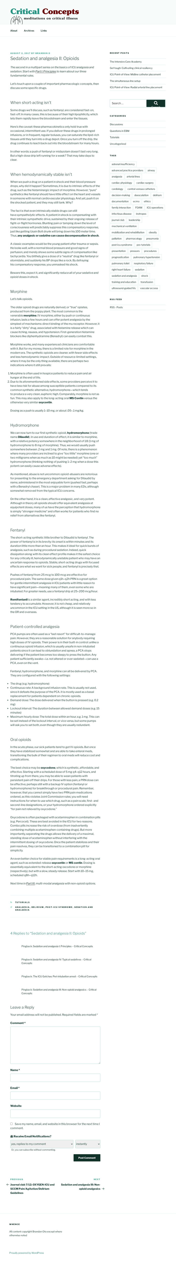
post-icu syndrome (59, 907)
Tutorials (22, 902)
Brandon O (42, 53)
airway (151, 170)
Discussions (116, 124)
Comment (18, 1023)
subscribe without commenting (39, 1150)
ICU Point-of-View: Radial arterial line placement (136, 87)
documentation (120, 201)
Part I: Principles (45, 71)
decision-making (121, 195)
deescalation (141, 195)
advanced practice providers (127, 170)
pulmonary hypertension (146, 257)
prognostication (120, 257)
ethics (147, 201)
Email (15, 1088)
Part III (30, 883)
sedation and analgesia (124, 275)
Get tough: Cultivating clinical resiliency (131, 67)
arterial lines (133, 176)
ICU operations (155, 207)
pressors (135, 250)
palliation (117, 238)
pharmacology (134, 238)
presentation (119, 250)
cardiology (117, 188)
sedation (139, 269)
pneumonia (152, 238)
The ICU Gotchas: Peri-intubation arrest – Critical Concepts (65, 976)
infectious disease (121, 213)
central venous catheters (141, 188)
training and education (124, 281)
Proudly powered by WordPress (26, 1252)
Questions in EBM (119, 130)
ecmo (136, 201)
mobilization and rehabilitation (128, 232)
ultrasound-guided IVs (124, 288)
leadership (134, 219)
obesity (153, 232)
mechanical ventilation (124, 226)
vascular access (149, 288)
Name (15, 1070)
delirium (37, 907)
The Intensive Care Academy (126, 61)
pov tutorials (143, 244)
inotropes (141, 213)
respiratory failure (143, 263)
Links (44, 30)
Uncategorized (118, 143)
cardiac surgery (144, 182)
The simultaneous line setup (125, 80)
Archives (29, 30)
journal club (118, 219)
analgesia (22, 907)
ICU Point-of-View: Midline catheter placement (135, 74)
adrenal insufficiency (123, 164)
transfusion (147, 281)
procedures (150, 250)
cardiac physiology (122, 182)
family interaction (121, 207)
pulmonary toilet (120, 263)
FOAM (138, 207)
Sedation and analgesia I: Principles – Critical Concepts (63, 946)
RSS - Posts (116, 307)
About (13, 30)
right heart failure (121, 269)
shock (144, 275)
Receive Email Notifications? (32, 1136)
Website (15, 1106)
